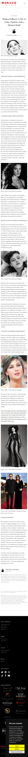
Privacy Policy (4, 652)
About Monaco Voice (5, 624)
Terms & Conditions (5, 650)
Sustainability (4, 627)
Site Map (3, 661)
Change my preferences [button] (17, 752)
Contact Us (3, 629)
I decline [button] (17, 749)
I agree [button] (16, 746)
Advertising (3, 748)
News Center (3, 640)
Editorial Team (4, 626)
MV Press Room (4, 639)
